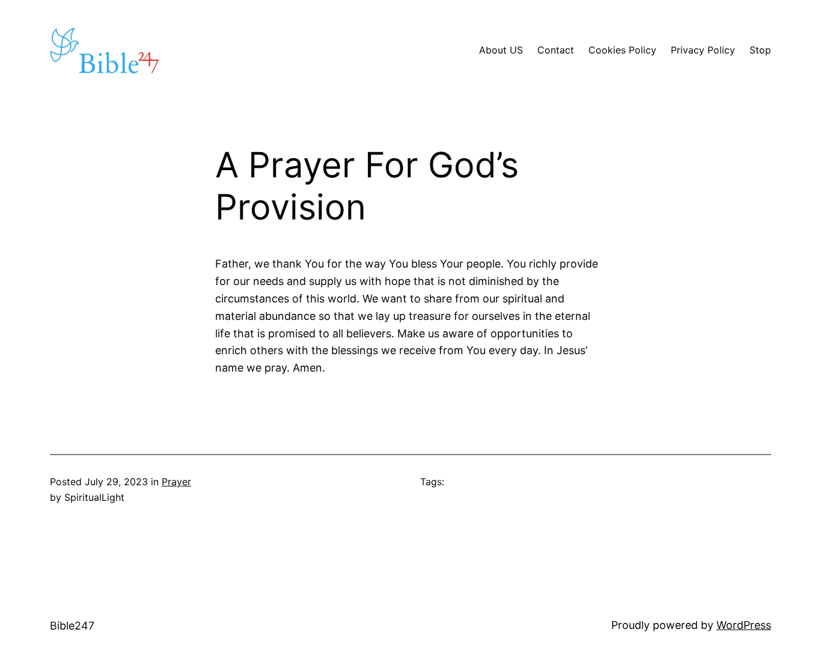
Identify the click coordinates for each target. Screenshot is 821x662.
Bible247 (72, 625)
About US (501, 50)
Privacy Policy (703, 50)
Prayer (176, 482)
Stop (760, 50)
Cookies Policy (622, 50)
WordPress (743, 625)
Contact (555, 50)
